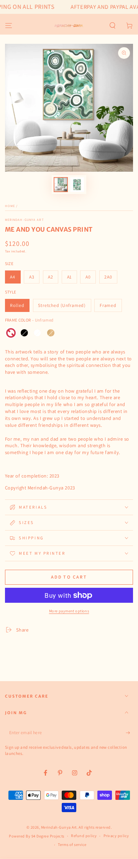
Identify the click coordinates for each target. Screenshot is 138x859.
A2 (50, 277)
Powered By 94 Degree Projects (36, 836)
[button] (112, 26)
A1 (69, 277)
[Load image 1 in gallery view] (61, 184)
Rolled (17, 305)
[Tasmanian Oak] (51, 333)
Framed (108, 305)
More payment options (69, 611)
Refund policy (84, 835)
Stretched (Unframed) (62, 305)
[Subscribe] (129, 732)
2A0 (108, 277)
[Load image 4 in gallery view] (77, 184)
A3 (31, 277)
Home (10, 206)
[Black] (24, 333)
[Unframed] (11, 333)
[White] (37, 333)
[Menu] (8, 26)
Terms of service (72, 844)
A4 (12, 277)
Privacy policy (116, 835)
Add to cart (69, 577)
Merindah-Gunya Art (24, 219)
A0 (88, 277)
